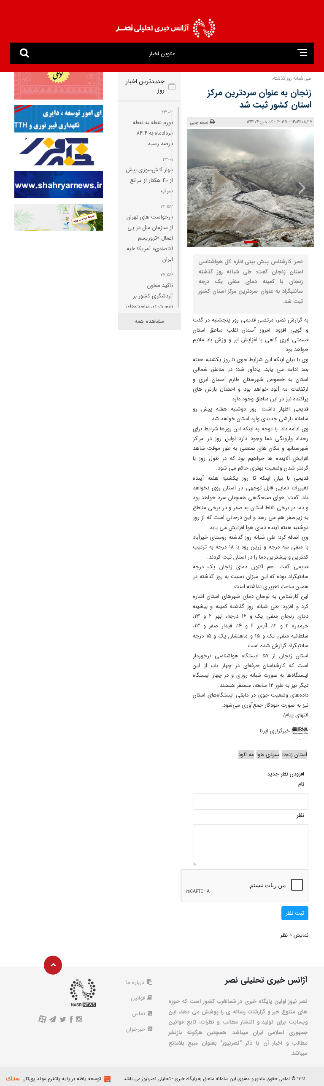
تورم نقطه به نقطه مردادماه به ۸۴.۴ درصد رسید (153, 133)
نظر (300, 815)
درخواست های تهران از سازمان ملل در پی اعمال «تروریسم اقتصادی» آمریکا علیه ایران (150, 238)
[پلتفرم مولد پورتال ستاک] (106, 1079)
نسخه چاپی (199, 123)
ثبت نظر (295, 913)
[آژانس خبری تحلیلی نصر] (165, 25)
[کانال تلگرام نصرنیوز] (52, 1020)
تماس (139, 1013)
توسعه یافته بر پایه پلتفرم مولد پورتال (61, 1079)
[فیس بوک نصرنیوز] (71, 1020)
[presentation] (302, 187)
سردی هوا (267, 754)
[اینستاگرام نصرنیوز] (79, 1020)
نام (301, 784)
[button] (250, 242)
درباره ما (136, 982)
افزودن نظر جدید (285, 774)
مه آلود (246, 754)
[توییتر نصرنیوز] (62, 1020)
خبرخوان (136, 1029)
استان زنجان (294, 754)
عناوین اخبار (162, 53)
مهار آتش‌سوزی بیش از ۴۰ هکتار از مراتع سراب (149, 180)
